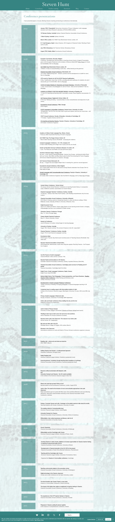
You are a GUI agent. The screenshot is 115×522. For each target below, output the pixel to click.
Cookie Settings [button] (91, 519)
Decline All (100, 519)
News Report (81, 62)
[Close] (113, 519)
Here (73, 201)
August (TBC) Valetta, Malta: (56, 51)
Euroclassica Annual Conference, (49, 104)
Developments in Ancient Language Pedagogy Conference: (56, 282)
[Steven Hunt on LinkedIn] (42, 515)
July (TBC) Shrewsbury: (52, 48)
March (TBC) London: (51, 39)
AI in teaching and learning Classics (50, 121)
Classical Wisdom (45, 256)
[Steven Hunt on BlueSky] (37, 515)
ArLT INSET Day (45, 67)
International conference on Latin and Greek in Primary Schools (57, 330)
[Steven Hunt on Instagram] (48, 515)
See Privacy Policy (39, 520)
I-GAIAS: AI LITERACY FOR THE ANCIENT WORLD (54, 91)
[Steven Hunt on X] (54, 515)
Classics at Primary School (69, 310)
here (57, 63)
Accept (108, 519)
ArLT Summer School (46, 98)
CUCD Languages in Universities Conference (52, 109)
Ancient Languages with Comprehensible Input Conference (55, 172)
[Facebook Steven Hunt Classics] (59, 515)
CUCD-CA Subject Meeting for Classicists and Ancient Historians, (57, 85)
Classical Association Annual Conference (51, 72)
